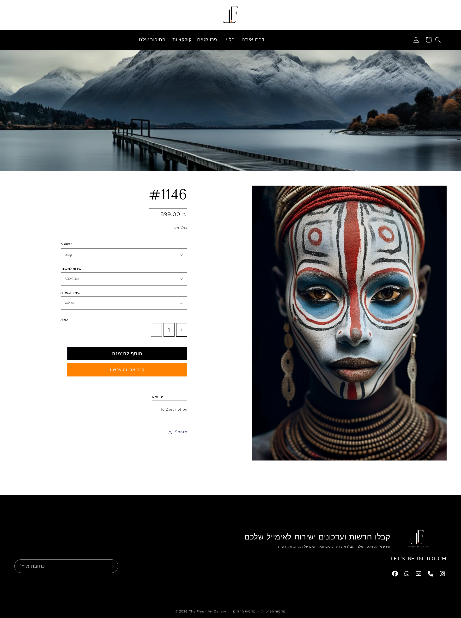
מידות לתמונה (71, 268)
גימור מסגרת (70, 292)
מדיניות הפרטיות (273, 611)
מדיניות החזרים (244, 611)
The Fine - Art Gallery (207, 611)
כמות (64, 319)
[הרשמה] (111, 566)
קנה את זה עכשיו (127, 369)
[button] (181, 39)
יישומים (66, 244)
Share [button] (181, 432)
